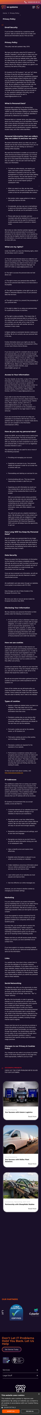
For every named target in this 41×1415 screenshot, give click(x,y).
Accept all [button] (11, 1411)
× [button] (39, 1394)
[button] (20, 1407)
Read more (4, 1405)
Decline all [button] (30, 1411)
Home (5, 13)
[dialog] (20, 1403)
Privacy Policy (14, 13)
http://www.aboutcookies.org (14, 773)
